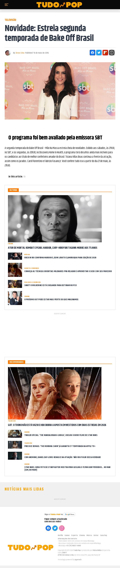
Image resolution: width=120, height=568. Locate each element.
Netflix (60, 535)
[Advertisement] (60, 334)
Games (67, 535)
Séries (95, 535)
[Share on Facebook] (92, 52)
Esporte (74, 535)
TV (24, 177)
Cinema (82, 535)
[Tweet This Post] (99, 52)
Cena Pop (103, 535)
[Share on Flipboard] (105, 52)
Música (89, 535)
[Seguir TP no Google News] (60, 517)
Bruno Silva (20, 53)
